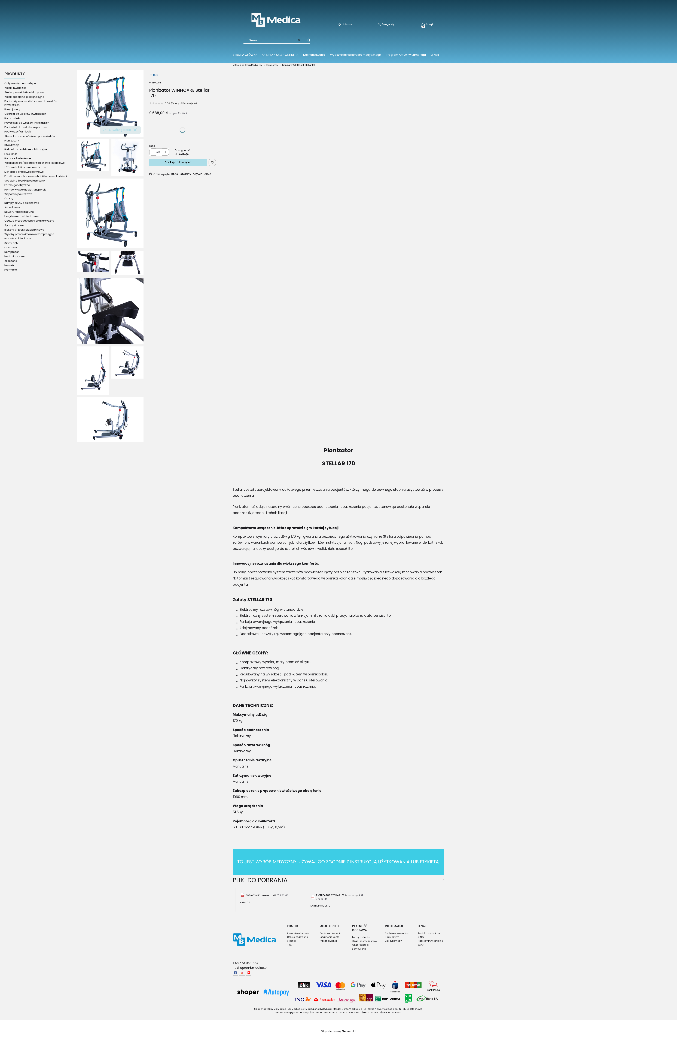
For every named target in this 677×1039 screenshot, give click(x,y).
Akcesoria (10, 261)
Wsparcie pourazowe (18, 194)
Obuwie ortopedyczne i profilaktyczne (29, 220)
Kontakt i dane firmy (429, 933)
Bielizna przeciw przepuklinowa (24, 229)
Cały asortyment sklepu (20, 83)
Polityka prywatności (396, 933)
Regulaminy (392, 937)
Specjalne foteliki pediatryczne (24, 180)
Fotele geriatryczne (17, 185)
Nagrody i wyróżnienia (430, 941)
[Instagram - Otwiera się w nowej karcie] (242, 972)
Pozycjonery (12, 109)
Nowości (9, 265)
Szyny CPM (11, 243)
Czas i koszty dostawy (364, 941)
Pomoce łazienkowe (17, 158)
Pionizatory (272, 65)
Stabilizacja (11, 145)
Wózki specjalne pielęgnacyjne (24, 97)
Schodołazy (12, 207)
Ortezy (8, 198)
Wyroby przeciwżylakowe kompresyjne (29, 234)
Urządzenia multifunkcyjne (21, 216)
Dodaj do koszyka (177, 162)
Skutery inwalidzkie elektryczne (24, 92)
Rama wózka (12, 118)
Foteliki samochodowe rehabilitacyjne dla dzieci (35, 176)
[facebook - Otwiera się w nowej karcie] (235, 972)
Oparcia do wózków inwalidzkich (25, 114)
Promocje (10, 269)
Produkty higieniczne (17, 238)
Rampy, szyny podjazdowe (21, 203)
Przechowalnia (328, 941)
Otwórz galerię (123, 130)
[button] (306, 40)
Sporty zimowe (14, 225)
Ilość (152, 146)
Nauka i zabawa (14, 256)
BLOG (421, 944)
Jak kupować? (393, 941)
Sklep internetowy (337, 1031)
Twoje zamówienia (330, 933)
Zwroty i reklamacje (298, 933)
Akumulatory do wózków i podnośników (29, 136)
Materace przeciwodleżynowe (24, 172)
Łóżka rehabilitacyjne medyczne (25, 167)
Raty (289, 944)
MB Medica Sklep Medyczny (247, 65)
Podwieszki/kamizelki (17, 131)
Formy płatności (361, 937)
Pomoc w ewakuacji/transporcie (25, 189)
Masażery (10, 247)
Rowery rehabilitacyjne (19, 212)
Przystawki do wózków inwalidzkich (26, 123)
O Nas (421, 937)
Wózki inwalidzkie (15, 88)
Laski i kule (10, 154)
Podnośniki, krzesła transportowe (25, 127)
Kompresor (11, 252)
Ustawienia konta (329, 937)
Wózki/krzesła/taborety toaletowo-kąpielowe (34, 163)
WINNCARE (155, 82)
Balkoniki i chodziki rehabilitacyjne (25, 149)
